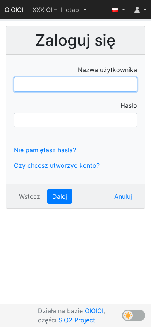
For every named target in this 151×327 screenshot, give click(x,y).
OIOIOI (14, 10)
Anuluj (123, 196)
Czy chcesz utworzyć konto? (57, 165)
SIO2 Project (76, 320)
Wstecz (29, 196)
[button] (59, 9)
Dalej (59, 196)
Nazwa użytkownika (107, 70)
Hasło (128, 105)
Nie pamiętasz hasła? (45, 150)
